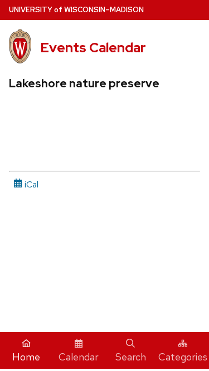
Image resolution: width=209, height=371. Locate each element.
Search (130, 356)
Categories (182, 356)
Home (26, 356)
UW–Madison (76, 9)
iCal (30, 184)
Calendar (79, 356)
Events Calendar (93, 47)
